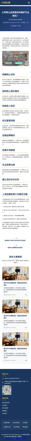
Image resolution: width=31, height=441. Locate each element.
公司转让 (4, 125)
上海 (3, 199)
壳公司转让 (17, 427)
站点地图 (24, 438)
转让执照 (25, 427)
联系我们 (4, 411)
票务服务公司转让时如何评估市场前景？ (15, 240)
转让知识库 (5, 408)
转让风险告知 (5, 402)
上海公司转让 (16, 422)
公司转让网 (6, 422)
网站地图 (18, 438)
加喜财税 (7, 199)
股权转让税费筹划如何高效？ (15, 247)
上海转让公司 (7, 427)
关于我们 (4, 405)
